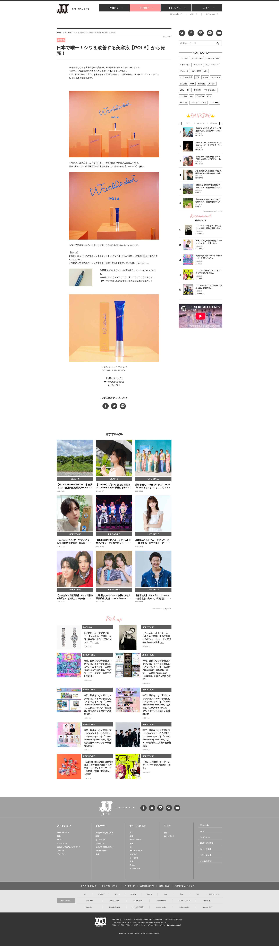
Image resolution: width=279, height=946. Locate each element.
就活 (197, 77)
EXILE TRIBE (197, 58)
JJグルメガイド (136, 851)
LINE (182, 90)
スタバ (205, 77)
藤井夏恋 (183, 84)
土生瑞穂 (201, 84)
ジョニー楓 (214, 103)
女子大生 (197, 90)
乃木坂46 (200, 96)
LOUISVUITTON (212, 58)
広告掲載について (147, 886)
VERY (117, 894)
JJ (85, 894)
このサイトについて (88, 886)
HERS (149, 894)
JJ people (174, 14)
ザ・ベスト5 (62, 843)
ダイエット (184, 71)
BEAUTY (144, 7)
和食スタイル (214, 894)
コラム (132, 865)
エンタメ (133, 854)
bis (198, 894)
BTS (209, 96)
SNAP (59, 840)
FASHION (113, 7)
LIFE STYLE (175, 7)
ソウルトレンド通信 (198, 103)
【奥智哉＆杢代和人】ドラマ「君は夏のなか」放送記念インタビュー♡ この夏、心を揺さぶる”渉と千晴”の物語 (208, 129)
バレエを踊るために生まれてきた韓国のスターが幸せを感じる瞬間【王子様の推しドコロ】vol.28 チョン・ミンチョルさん (208, 172)
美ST (182, 894)
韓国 (97, 836)
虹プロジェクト (212, 65)
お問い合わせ (164, 886)
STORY (133, 894)
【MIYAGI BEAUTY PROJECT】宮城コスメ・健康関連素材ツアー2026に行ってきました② (208, 186)
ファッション (64, 825)
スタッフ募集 (205, 849)
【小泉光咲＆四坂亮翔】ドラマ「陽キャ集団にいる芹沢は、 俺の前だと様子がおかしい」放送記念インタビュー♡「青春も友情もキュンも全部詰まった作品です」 (208, 158)
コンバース (184, 58)
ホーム (59, 32)
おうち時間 (196, 71)
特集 (59, 836)
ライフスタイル (137, 825)
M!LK (192, 84)
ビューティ (69, 32)
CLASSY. (101, 894)
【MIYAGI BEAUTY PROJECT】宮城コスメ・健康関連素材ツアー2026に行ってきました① (208, 200)
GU (191, 96)
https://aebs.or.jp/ (174, 925)
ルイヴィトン (185, 65)
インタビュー (135, 869)
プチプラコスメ (210, 90)
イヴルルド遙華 (186, 77)
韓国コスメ (198, 65)
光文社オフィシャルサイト (185, 886)
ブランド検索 (205, 855)
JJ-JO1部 (183, 103)
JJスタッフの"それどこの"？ (68, 847)
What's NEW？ (63, 833)
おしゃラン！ (169, 836)
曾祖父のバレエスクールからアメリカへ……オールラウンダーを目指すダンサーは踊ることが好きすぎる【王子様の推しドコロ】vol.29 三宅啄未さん (208, 143)
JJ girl (206, 7)
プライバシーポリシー (110, 886)
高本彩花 (211, 84)
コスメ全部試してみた (104, 847)
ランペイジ (215, 77)
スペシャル (210, 14)
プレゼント (61, 854)
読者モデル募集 (206, 843)
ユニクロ (183, 96)
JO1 (206, 71)
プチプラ (60, 851)
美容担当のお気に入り (104, 833)
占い (192, 14)
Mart (165, 894)
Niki (188, 90)
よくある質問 (205, 861)
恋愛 (131, 861)
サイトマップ (129, 886)
